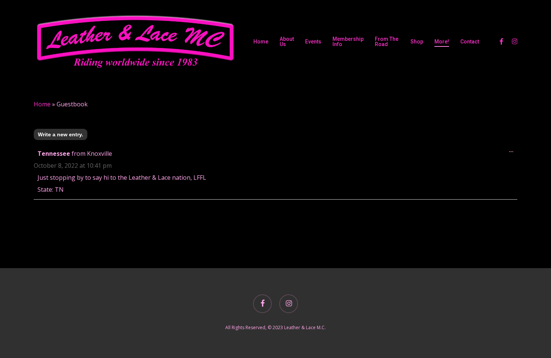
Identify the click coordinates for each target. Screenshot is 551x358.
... (513, 152)
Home (42, 104)
